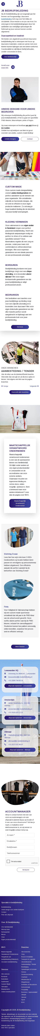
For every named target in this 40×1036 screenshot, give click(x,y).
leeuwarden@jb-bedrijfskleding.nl (20, 677)
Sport (23, 1000)
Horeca (23, 972)
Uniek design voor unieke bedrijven (12, 909)
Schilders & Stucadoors (29, 984)
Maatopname (5, 989)
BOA (23, 1002)
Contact (30, 139)
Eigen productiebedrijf (8, 939)
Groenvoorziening (27, 974)
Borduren (4, 976)
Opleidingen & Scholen (29, 969)
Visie (3, 937)
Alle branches (25, 952)
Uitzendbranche (26, 962)
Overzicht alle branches (20, 392)
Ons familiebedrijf (10, 57)
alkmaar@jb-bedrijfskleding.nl (19, 741)
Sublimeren (5, 981)
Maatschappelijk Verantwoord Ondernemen (20, 503)
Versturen (25, 870)
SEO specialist (10, 1027)
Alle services (5, 974)
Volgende (33, 386)
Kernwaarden (5, 932)
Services (20, 327)
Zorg (22, 954)
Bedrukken (4, 979)
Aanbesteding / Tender (28, 964)
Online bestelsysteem (8, 992)
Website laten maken (8, 1025)
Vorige (5, 386)
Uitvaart (23, 994)
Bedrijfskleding (6, 907)
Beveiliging (24, 967)
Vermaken (4, 986)
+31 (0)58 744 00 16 (15, 680)
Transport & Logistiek (28, 959)
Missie (3, 934)
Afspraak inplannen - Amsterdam (20, 718)
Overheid (24, 977)
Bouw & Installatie (27, 957)
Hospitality (24, 989)
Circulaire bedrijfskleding (9, 962)
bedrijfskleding (6, 19)
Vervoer (23, 997)
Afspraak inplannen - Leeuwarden (20, 686)
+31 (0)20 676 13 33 (15, 712)
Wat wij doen (5, 929)
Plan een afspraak (7, 915)
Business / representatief (29, 992)
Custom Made (5, 984)
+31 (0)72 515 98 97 (15, 744)
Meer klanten (20, 646)
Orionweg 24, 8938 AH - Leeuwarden (21, 674)
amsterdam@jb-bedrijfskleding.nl (20, 709)
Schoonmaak (25, 987)
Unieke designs (10, 139)
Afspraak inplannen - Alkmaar (20, 750)
